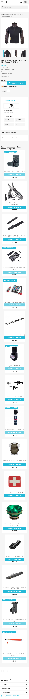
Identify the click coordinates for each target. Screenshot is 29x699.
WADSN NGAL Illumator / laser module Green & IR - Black (14, 268)
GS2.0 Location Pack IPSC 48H (14, 396)
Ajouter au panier (16, 83)
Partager (8, 90)
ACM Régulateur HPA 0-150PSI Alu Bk (14, 366)
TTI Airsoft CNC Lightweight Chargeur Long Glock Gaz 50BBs (14, 587)
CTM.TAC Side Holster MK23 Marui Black (14, 172)
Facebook (2, 671)
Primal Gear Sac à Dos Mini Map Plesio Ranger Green (14, 461)
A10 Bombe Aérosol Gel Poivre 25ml (14, 429)
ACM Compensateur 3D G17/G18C (14, 556)
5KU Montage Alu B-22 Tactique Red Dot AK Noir (14, 620)
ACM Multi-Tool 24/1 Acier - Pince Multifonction (14, 203)
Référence (6, 110)
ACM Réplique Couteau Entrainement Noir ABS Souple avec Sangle (14, 236)
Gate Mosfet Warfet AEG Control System (14, 302)
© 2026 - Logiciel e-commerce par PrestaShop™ (10, 696)
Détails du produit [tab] (10, 100)
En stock (6, 113)
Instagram (7, 671)
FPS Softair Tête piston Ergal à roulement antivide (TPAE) (15, 524)
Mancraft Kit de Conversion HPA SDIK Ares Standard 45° (14, 654)
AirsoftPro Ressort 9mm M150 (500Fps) (14, 335)
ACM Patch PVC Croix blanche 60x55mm (14, 493)
